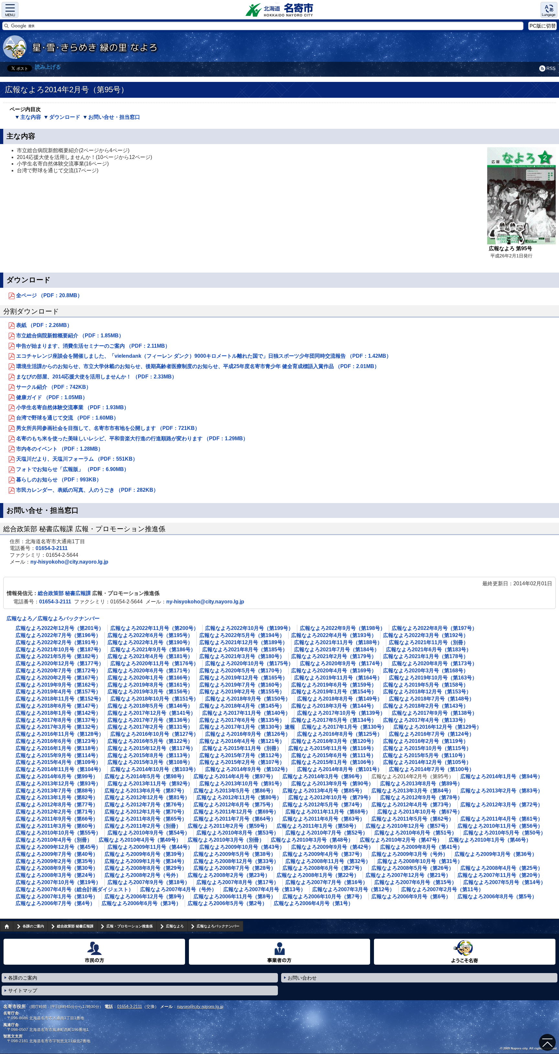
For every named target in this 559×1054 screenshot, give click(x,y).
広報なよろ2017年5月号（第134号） (334, 720)
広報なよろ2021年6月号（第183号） (428, 649)
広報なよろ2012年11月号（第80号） (239, 797)
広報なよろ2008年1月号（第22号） (318, 875)
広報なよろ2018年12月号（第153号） (427, 691)
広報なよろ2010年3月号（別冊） (226, 840)
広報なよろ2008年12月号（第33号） (236, 861)
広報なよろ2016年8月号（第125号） (339, 734)
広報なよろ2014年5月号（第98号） (145, 776)
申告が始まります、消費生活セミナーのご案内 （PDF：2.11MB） (93, 346)
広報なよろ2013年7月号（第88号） (57, 790)
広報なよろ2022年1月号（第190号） (150, 642)
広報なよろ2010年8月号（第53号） (237, 832)
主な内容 (30, 117)
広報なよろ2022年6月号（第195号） (150, 635)
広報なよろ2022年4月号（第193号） (334, 635)
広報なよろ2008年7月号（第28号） (234, 868)
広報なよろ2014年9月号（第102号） (247, 769)
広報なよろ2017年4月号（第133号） (425, 720)
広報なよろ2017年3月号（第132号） (58, 727)
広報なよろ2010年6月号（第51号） (415, 832)
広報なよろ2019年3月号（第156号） (150, 691)
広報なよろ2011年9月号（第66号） (57, 819)
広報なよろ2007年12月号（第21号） (408, 875)
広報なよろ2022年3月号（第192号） (425, 635)
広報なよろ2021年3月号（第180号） (242, 656)
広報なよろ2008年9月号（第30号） (57, 868)
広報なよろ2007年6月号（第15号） (415, 882)
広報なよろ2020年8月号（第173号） (434, 663)
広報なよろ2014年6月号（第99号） (57, 776)
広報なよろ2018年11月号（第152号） (60, 698)
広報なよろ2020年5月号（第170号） (242, 670)
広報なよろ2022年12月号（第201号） (60, 628)
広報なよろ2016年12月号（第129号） (437, 727)
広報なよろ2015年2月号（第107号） (242, 762)
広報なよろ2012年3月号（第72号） (501, 804)
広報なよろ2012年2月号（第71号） (57, 811)
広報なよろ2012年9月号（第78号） (421, 797)
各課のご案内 (33, 926)
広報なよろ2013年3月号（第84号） (412, 790)
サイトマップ (22, 990)
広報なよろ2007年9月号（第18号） (148, 882)
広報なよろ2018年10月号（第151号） (154, 698)
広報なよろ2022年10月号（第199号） (249, 628)
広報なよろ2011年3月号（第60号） (57, 826)
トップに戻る (547, 1042)
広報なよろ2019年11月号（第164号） (338, 677)
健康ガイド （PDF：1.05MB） (52, 397)
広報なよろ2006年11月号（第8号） (234, 896)
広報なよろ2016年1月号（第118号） (58, 748)
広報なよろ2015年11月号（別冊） (242, 748)
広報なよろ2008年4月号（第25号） (501, 868)
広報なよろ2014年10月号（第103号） (154, 769)
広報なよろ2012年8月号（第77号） (57, 804)
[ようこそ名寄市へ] (464, 952)
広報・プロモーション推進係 (129, 926)
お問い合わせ (302, 978)
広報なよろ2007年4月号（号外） (178, 889)
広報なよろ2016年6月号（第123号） (58, 741)
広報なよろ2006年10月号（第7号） (323, 896)
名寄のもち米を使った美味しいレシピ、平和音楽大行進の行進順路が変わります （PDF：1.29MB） (132, 438)
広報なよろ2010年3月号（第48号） (312, 840)
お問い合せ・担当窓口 (114, 117)
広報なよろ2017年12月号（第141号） (151, 713)
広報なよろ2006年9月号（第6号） (411, 896)
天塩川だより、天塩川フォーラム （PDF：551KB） (77, 459)
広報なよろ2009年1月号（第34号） (145, 861)
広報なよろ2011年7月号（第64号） (234, 819)
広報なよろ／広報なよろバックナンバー (53, 618)
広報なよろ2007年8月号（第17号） (237, 882)
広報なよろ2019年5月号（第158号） (425, 685)
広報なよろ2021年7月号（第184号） (336, 649)
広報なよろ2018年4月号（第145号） (242, 706)
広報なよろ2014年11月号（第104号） (60, 769)
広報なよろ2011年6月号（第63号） (323, 819)
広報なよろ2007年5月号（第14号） (504, 882)
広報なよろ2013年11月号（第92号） (150, 783)
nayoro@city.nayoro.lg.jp (200, 1006)
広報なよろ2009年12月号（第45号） (58, 847)
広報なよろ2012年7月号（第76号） (145, 804)
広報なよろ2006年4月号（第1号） (313, 903)
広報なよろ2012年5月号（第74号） (323, 804)
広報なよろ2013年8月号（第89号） (421, 783)
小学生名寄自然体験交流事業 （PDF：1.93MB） (72, 407)
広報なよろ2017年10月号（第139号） (341, 713)
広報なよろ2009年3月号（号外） (409, 854)
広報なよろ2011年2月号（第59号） (229, 826)
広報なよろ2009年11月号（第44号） (150, 847)
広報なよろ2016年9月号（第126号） (247, 734)
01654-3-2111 (52, 548)
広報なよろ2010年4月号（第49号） (140, 840)
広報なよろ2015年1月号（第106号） (334, 762)
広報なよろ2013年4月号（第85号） (323, 790)
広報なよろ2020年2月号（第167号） (58, 677)
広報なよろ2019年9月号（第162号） (58, 685)
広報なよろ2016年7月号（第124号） (431, 734)
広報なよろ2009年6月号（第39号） (145, 854)
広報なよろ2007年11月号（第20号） (500, 875)
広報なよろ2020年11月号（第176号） (154, 663)
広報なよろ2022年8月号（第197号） (434, 628)
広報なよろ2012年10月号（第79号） (331, 797)
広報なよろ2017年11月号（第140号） (246, 713)
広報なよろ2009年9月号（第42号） (332, 847)
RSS (550, 68)
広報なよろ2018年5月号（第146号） (150, 706)
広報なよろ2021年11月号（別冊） (428, 642)
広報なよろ (175, 926)
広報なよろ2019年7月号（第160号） (242, 685)
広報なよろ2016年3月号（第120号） (334, 741)
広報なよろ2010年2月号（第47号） (401, 840)
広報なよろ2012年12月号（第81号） (147, 797)
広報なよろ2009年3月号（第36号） (496, 854)
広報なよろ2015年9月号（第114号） (58, 755)
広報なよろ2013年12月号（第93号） (58, 783)
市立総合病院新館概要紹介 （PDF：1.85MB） (70, 335)
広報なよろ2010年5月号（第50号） (504, 832)
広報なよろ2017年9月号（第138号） (434, 713)
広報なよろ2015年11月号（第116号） (332, 748)
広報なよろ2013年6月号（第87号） (145, 790)
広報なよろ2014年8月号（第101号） (339, 769)
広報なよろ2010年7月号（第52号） (326, 832)
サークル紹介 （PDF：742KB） (53, 387)
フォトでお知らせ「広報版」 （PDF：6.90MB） (72, 469)
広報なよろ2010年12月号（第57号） (408, 826)
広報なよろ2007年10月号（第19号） (58, 882)
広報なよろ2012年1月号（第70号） (145, 811)
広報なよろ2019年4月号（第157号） (58, 691)
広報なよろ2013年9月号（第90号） (332, 783)
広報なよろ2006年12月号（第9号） (145, 896)
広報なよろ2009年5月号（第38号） (234, 854)
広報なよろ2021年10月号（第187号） (60, 649)
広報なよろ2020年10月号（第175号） (249, 663)
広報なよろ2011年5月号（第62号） (412, 819)
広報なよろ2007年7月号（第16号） (326, 882)
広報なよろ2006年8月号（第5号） (497, 896)
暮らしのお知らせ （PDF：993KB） (59, 479)
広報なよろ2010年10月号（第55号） (58, 832)
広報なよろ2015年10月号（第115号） (427, 748)
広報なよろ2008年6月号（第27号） (323, 868)
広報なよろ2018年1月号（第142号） (58, 713)
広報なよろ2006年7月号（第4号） (55, 903)
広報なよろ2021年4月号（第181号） (150, 656)
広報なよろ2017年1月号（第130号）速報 (247, 727)
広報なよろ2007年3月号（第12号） (353, 889)
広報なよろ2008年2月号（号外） (142, 875)
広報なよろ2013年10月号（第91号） (242, 783)
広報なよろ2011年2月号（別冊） (142, 826)
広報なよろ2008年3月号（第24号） (57, 875)
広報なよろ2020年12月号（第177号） (60, 663)
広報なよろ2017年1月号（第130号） (344, 727)
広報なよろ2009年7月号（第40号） (57, 854)
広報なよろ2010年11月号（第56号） (500, 826)
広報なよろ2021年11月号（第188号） (338, 642)
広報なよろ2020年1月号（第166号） (150, 677)
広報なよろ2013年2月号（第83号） (501, 790)
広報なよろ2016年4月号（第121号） (242, 741)
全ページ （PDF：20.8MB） (49, 295)
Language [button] (549, 10)
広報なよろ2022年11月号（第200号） (154, 628)
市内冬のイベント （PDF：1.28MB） (59, 449)
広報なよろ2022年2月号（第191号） (58, 642)
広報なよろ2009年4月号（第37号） (323, 854)
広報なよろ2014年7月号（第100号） (431, 769)
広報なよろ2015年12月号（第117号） (151, 748)
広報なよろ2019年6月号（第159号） (334, 685)
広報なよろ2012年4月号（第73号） (412, 804)
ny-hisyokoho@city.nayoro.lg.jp (69, 562)
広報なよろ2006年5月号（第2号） (227, 903)
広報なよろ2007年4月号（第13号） (264, 889)
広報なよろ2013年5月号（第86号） (234, 790)
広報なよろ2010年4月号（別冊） (54, 840)
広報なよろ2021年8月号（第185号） (245, 649)
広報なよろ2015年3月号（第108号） (150, 762)
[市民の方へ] (94, 952)
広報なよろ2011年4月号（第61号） (501, 819)
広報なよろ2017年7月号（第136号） (150, 720)
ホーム (6, 926)
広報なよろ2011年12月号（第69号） (236, 811)
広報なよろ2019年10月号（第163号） (433, 677)
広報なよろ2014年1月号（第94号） (501, 776)
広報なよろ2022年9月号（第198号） (342, 628)
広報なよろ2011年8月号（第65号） (145, 819)
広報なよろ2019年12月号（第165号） (243, 677)
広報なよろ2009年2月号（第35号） (57, 861)
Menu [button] (10, 10)
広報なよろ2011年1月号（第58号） (318, 826)
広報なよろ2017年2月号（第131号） (150, 727)
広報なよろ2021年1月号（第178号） (425, 656)
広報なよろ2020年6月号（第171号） (150, 670)
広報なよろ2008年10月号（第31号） (420, 861)
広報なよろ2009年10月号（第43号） (242, 847)
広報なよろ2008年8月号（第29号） (145, 868)
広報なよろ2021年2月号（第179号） (334, 656)
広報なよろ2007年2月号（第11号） (442, 889)
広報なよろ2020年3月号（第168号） (425, 670)
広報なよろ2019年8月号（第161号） (150, 685)
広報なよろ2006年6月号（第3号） (141, 903)
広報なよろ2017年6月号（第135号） (242, 720)
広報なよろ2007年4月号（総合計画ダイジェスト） (75, 889)
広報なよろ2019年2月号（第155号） (242, 691)
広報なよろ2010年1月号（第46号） (490, 840)
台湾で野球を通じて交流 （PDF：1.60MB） (67, 417)
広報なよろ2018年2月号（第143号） (425, 706)
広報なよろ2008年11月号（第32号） (328, 861)
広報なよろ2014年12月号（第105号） (427, 762)
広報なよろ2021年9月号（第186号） (153, 649)
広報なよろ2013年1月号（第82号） (57, 797)
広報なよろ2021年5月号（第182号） (58, 656)
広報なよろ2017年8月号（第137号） (58, 720)
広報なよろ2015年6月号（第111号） (333, 755)
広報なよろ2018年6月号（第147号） (58, 706)
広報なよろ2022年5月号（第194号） (242, 635)
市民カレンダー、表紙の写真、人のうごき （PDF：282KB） (87, 490)
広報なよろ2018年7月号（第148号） (431, 698)
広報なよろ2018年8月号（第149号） (339, 698)
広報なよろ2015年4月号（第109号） (58, 762)
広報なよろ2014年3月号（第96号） (323, 776)
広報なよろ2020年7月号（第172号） (58, 670)
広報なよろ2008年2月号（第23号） (229, 875)
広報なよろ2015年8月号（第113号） (150, 755)
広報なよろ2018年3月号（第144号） (334, 706)
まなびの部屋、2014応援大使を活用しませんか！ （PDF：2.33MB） (96, 376)
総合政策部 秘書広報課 (65, 593)
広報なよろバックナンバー (218, 926)
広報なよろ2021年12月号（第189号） (243, 642)
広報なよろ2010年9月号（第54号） (148, 832)
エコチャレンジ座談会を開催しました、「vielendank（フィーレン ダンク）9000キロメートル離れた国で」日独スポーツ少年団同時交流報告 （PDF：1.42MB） (203, 356)
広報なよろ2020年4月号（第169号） (334, 670)
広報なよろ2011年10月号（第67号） (420, 811)
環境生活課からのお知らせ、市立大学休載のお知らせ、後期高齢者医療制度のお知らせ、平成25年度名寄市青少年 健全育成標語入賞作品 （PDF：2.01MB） (197, 366)
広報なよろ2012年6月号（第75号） (234, 804)
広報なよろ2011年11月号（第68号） (328, 811)
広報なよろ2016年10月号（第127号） (154, 734)
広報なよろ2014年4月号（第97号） (234, 776)
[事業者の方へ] (279, 952)
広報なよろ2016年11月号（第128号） (60, 734)
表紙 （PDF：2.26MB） (44, 325)
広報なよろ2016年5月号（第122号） (150, 741)
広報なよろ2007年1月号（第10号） (57, 896)
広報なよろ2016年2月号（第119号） (425, 741)
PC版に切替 (543, 25)
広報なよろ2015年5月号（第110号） (425, 755)
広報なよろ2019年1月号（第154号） (334, 691)
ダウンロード (64, 117)
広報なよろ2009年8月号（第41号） (421, 847)
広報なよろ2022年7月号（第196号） (58, 635)
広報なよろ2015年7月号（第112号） (242, 755)
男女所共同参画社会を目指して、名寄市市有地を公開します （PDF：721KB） (108, 428)
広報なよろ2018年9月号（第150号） (247, 698)
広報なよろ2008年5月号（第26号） (412, 868)
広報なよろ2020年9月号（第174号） (342, 663)
